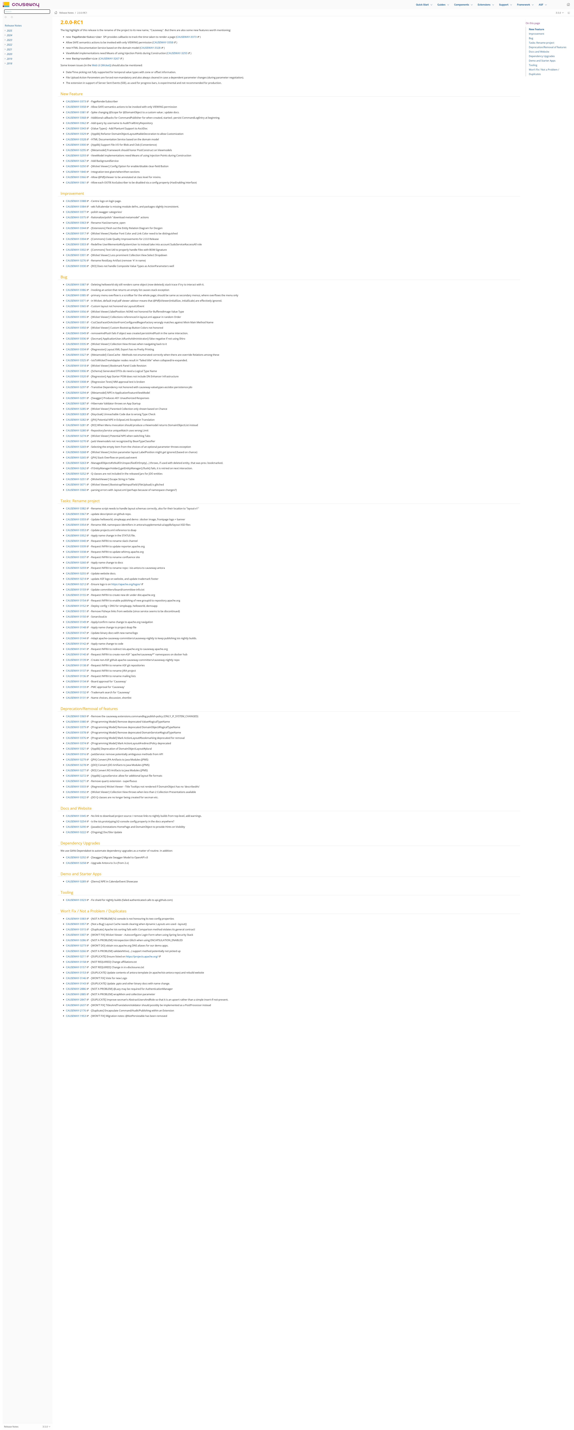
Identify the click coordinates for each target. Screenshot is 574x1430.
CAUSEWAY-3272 (76, 775)
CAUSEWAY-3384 (76, 206)
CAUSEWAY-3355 (76, 317)
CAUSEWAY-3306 (76, 371)
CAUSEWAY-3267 (109, 58)
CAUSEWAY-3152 (76, 606)
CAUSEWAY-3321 (76, 748)
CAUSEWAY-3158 (76, 961)
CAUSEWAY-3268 (76, 452)
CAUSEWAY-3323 (76, 900)
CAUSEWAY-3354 (76, 524)
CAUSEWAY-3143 (76, 983)
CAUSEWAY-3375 (76, 217)
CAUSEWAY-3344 (76, 228)
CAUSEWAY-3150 (76, 616)
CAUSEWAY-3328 (151, 47)
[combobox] (27, 11)
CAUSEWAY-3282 (76, 419)
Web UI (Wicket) (101, 65)
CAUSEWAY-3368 (76, 117)
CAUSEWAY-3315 (76, 929)
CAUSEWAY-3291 (76, 398)
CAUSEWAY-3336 (76, 338)
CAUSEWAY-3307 (76, 934)
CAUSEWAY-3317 (76, 233)
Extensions (484, 4)
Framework (523, 4)
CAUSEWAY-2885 (76, 994)
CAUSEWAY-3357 (76, 924)
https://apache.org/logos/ (126, 584)
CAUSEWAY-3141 (76, 649)
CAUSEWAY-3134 (76, 681)
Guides (441, 4)
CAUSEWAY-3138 (76, 665)
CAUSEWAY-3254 (76, 821)
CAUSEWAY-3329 (76, 133)
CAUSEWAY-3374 (76, 743)
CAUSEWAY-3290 (76, 826)
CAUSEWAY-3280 (76, 430)
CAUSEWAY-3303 (76, 244)
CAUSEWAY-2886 (76, 989)
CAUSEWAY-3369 (76, 716)
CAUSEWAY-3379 (76, 727)
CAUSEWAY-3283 (76, 414)
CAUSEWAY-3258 (76, 863)
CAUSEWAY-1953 (76, 1016)
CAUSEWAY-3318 (76, 365)
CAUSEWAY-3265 (76, 457)
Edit (569, 13)
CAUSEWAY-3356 (76, 311)
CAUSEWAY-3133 (76, 687)
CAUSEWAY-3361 (76, 182)
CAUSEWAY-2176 (76, 1010)
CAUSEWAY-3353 (76, 530)
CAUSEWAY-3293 (177, 53)
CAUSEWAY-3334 (76, 349)
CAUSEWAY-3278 (76, 765)
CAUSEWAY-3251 (76, 479)
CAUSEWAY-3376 (76, 738)
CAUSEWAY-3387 (76, 284)
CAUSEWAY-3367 (76, 514)
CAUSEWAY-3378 (76, 732)
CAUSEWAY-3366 (76, 177)
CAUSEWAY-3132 (76, 692)
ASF (541, 4)
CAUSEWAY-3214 (76, 578)
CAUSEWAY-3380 (76, 721)
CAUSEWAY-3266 (76, 951)
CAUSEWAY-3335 (76, 344)
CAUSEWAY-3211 (76, 956)
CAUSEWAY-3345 (76, 816)
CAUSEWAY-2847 (76, 999)
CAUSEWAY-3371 (76, 300)
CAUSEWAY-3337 (76, 557)
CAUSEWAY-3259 (76, 568)
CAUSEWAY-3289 (76, 881)
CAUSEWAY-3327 (76, 354)
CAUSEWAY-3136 (76, 676)
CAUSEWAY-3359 (76, 519)
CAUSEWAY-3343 (76, 128)
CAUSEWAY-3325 (76, 360)
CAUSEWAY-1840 (76, 171)
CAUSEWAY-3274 (76, 436)
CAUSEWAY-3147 (76, 633)
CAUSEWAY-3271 (76, 781)
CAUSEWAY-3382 (76, 508)
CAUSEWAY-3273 (76, 945)
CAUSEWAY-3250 (76, 166)
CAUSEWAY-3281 (76, 425)
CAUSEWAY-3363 (76, 222)
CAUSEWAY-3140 (76, 654)
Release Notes (13, 25)
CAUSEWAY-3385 (76, 295)
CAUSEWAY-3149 (76, 622)
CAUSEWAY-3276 (76, 260)
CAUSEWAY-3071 (76, 484)
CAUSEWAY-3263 (76, 463)
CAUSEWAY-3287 (76, 403)
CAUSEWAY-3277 (76, 770)
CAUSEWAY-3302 (76, 249)
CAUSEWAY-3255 (76, 573)
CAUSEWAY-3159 (76, 589)
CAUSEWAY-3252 (76, 473)
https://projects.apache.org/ (142, 956)
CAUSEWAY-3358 (163, 42)
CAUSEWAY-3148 (76, 627)
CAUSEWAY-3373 (187, 37)
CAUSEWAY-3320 (76, 376)
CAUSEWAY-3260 (76, 562)
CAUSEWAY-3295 (76, 150)
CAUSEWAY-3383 (76, 918)
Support (503, 4)
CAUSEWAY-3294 (76, 392)
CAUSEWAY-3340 (76, 541)
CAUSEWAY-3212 (76, 584)
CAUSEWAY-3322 (76, 797)
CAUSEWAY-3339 (76, 546)
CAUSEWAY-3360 (76, 490)
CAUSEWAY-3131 (76, 697)
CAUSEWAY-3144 (76, 638)
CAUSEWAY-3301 (76, 255)
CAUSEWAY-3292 (76, 857)
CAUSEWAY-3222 (76, 832)
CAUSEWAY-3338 (76, 551)
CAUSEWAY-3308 (76, 381)
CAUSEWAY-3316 (76, 754)
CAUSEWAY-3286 (76, 940)
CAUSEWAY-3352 (76, 535)
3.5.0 (558, 12)
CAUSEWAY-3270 (76, 441)
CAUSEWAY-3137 (76, 670)
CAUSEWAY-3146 (76, 978)
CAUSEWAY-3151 (76, 611)
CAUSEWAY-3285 (76, 408)
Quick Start (422, 4)
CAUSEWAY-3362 (76, 123)
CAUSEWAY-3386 (76, 290)
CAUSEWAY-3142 (76, 643)
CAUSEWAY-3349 (76, 333)
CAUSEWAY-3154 (76, 600)
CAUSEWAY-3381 (76, 112)
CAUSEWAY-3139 (76, 660)
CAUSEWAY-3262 (76, 468)
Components (461, 4)
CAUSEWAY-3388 (76, 201)
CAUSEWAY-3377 (76, 212)
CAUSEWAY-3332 (76, 792)
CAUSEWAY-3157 (76, 967)
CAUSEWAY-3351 (76, 322)
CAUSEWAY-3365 (76, 306)
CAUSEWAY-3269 (76, 446)
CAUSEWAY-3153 (76, 972)
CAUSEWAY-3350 (76, 327)
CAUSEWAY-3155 (76, 595)
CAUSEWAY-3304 (76, 239)
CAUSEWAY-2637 (76, 1005)
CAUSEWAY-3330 (76, 266)
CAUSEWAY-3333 (76, 786)
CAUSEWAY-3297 (76, 387)
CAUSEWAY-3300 (76, 144)
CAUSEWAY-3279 (76, 759)
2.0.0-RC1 (82, 12)
